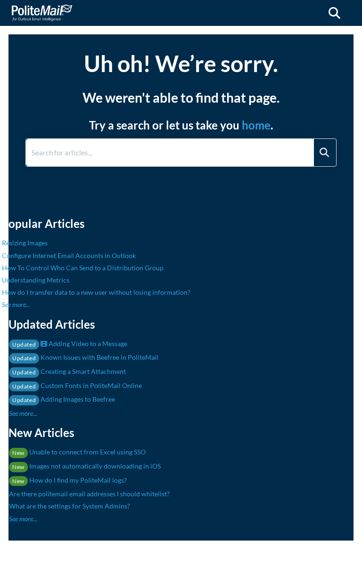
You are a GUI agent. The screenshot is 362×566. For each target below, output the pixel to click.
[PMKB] (42, 8)
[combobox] (170, 152)
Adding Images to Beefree (63, 399)
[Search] (324, 152)
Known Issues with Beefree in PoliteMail (85, 357)
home (256, 125)
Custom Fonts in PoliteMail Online (77, 385)
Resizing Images (25, 243)
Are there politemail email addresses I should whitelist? (89, 494)
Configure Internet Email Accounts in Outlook (69, 255)
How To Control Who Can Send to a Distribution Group (83, 268)
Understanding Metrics (35, 280)
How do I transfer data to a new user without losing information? (96, 292)
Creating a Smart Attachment (69, 371)
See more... (16, 304)
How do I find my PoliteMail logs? (69, 480)
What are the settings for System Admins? (69, 506)
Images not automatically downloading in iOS (86, 466)
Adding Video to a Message (69, 344)
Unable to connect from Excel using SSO (79, 452)
